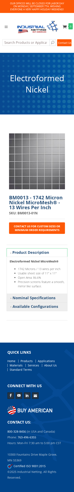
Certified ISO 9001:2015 (29, 466)
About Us (50, 365)
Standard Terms (21, 369)
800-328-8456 (16, 431)
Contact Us (64, 43)
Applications (46, 361)
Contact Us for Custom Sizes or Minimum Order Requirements (37, 228)
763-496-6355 (27, 437)
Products (27, 361)
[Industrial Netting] (37, 26)
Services (33, 365)
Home (11, 361)
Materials (16, 365)
